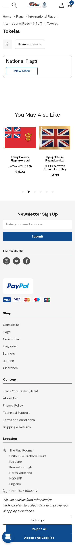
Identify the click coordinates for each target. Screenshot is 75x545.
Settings (37, 520)
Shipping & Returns (17, 427)
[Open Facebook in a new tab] (26, 261)
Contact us (11, 325)
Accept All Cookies (39, 538)
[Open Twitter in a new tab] (16, 261)
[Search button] (14, 5)
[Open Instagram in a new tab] (6, 261)
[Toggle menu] (6, 5)
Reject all (39, 529)
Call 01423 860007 (23, 491)
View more (22, 71)
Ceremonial (11, 339)
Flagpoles (10, 346)
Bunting (8, 361)
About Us (10, 398)
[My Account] (61, 5)
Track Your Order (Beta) (20, 391)
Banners (9, 353)
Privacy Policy (13, 405)
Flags (6, 332)
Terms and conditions (19, 420)
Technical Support (16, 413)
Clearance (10, 368)
